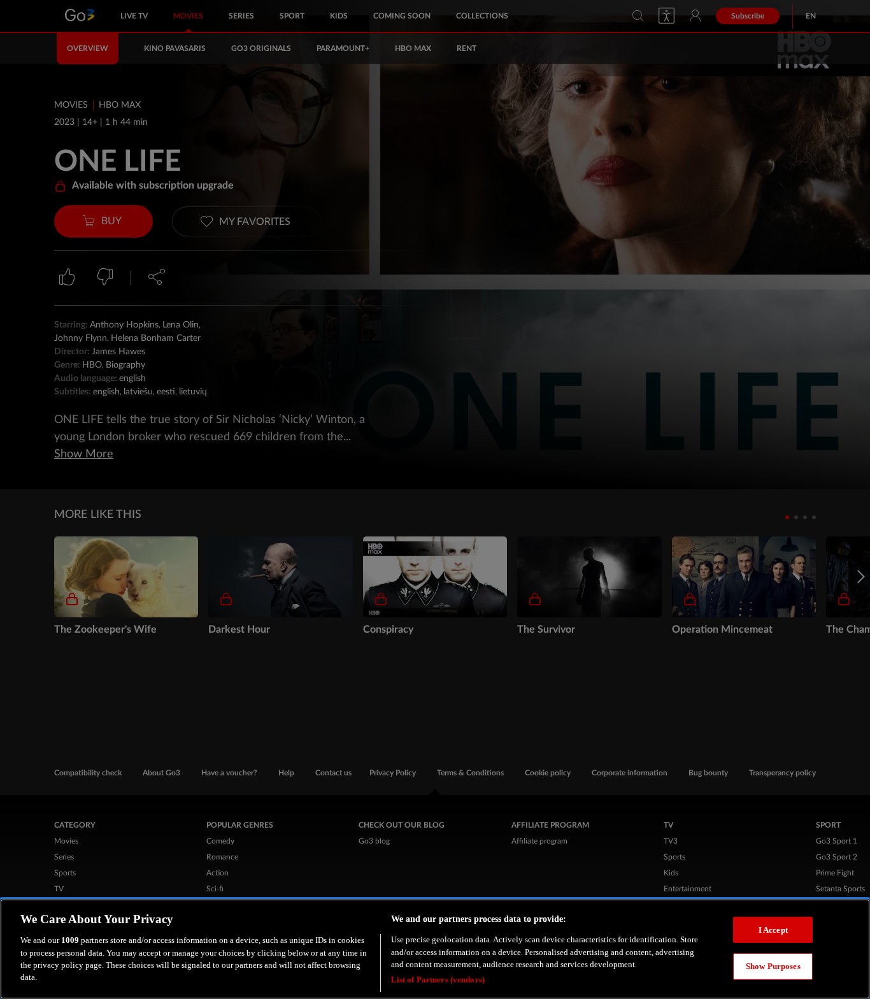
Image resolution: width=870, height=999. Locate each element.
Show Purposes (773, 966)
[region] (435, 949)
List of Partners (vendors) (438, 979)
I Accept (773, 929)
